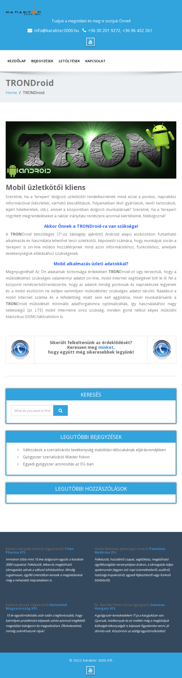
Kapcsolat (95, 60)
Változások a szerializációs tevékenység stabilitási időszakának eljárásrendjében (94, 449)
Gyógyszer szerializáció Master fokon (56, 457)
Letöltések (69, 60)
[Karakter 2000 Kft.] (91, 10)
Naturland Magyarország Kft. (36, 606)
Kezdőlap (17, 60)
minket (106, 347)
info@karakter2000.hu (56, 30)
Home (11, 92)
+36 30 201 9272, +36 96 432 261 (120, 30)
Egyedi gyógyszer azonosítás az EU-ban (58, 464)
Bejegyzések (42, 60)
